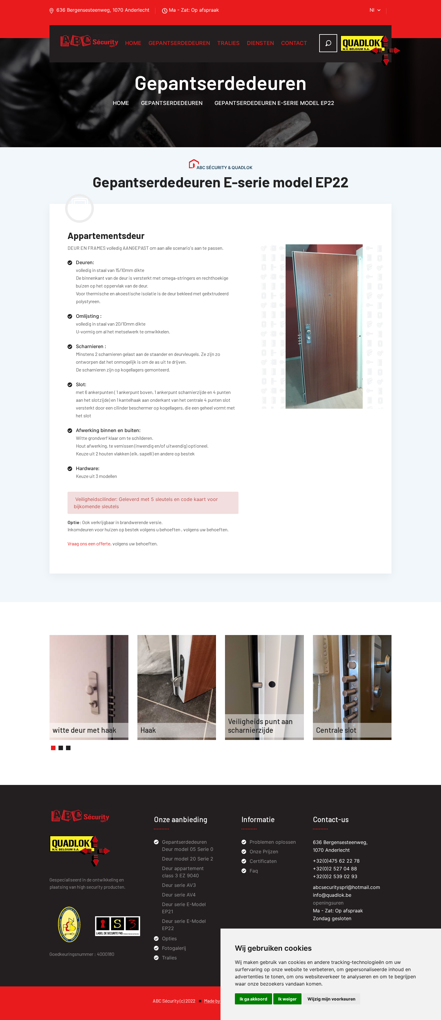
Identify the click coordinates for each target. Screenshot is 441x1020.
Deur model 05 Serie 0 (187, 849)
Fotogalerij (174, 948)
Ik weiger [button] (287, 998)
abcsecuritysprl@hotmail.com (346, 887)
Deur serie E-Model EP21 (184, 907)
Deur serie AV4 (179, 895)
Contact (294, 43)
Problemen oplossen (273, 842)
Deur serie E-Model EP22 (184, 924)
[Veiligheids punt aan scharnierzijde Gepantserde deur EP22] (264, 687)
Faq (254, 871)
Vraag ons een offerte (89, 543)
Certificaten (263, 861)
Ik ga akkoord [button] (253, 998)
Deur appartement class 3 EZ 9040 (183, 871)
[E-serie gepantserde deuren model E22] (322, 326)
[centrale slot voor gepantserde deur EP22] (352, 687)
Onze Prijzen (264, 851)
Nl (372, 10)
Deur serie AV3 (179, 885)
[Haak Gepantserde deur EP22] (176, 687)
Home (133, 43)
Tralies (228, 43)
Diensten (260, 43)
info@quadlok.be (332, 895)
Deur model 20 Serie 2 (187, 859)
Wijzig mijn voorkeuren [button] (332, 998)
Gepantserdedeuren (179, 43)
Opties (169, 938)
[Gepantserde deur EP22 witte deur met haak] (89, 687)
